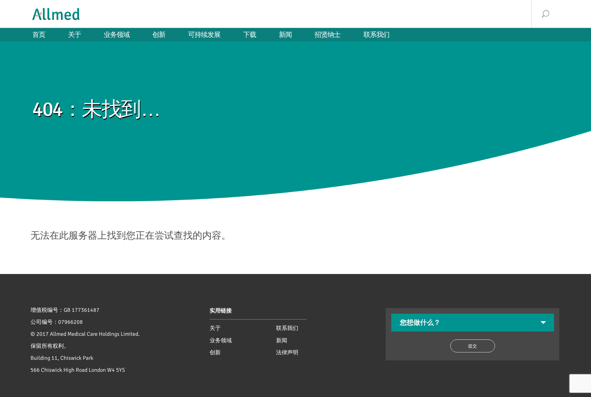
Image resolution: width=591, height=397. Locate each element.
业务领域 (221, 340)
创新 (215, 352)
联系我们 (287, 328)
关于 (215, 328)
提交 (472, 346)
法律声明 (287, 352)
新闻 (281, 340)
